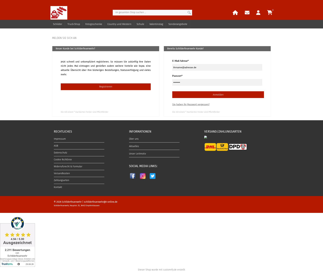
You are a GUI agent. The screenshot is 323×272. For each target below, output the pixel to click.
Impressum (60, 138)
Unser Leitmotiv (137, 153)
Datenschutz (60, 152)
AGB (56, 145)
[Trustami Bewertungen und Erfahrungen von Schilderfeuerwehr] (17, 265)
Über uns (134, 138)
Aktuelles (134, 146)
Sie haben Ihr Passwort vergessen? (190, 104)
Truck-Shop (73, 24)
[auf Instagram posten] (142, 179)
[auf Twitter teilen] (152, 179)
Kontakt (58, 187)
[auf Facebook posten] (133, 179)
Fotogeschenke (93, 24)
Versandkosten (62, 173)
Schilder (57, 24)
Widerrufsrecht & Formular (68, 166)
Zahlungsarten (61, 180)
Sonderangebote (177, 24)
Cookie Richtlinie (63, 159)
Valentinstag (156, 24)
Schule (140, 24)
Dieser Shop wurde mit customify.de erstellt (161, 269)
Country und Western (119, 24)
